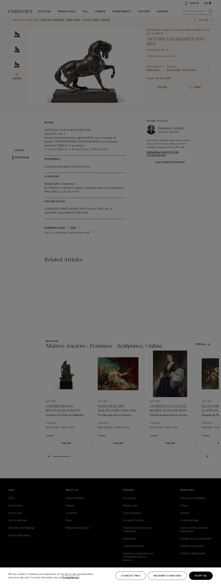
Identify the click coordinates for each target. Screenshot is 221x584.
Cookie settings (130, 575)
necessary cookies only (167, 575)
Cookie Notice (71, 577)
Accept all (201, 575)
